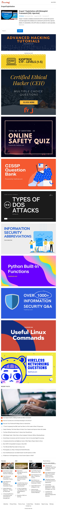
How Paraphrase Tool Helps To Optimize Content (36, 476)
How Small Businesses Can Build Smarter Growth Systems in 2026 (19, 452)
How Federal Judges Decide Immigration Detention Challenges (8, 472)
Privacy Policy (13, 504)
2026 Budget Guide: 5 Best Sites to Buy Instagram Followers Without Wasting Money (23, 435)
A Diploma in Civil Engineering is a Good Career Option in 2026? (18, 455)
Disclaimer (37, 504)
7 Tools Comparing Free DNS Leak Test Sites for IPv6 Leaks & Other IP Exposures (23, 426)
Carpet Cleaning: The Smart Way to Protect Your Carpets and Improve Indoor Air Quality (24, 429)
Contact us (28, 506)
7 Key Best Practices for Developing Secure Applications (50, 481)
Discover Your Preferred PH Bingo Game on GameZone (16, 423)
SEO (16, 461)
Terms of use (21, 504)
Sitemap (52, 504)
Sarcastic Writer (29, 16)
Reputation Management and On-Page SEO (22, 472)
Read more (21, 24)
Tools (30, 461)
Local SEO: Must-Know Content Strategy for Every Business (22, 484)
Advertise (5, 504)
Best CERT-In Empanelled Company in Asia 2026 (15, 444)
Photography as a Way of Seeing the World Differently (16, 449)
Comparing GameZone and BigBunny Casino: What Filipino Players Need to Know (23, 441)
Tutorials (21, 16)
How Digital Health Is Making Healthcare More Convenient (17, 417)
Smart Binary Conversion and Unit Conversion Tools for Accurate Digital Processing (23, 438)
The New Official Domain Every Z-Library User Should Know (17, 432)
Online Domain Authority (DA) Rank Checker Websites (36, 491)
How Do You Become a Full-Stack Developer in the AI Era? (17, 420)
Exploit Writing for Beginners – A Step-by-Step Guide (8, 490)
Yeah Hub (30, 508)
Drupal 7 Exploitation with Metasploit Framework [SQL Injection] (33, 12)
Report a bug (45, 504)
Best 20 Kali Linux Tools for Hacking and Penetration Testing (36, 482)
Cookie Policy (29, 504)
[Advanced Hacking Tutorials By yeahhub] (28, 50)
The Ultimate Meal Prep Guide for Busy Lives (14, 447)
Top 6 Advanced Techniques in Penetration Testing (7, 478)
